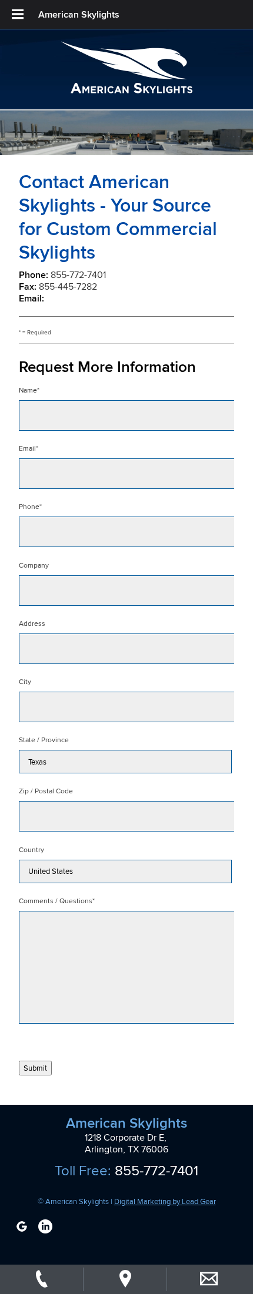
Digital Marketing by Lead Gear (165, 1201)
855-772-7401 (78, 274)
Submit (35, 1068)
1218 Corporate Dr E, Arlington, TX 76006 (126, 1143)
